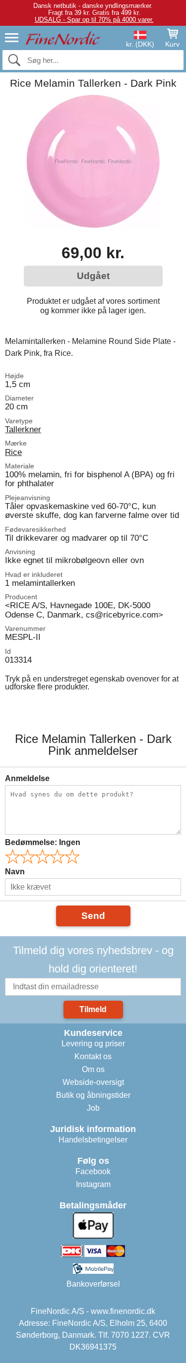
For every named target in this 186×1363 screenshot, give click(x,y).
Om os (93, 1069)
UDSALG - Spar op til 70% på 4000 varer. (94, 19)
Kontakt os (93, 1056)
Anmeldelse (27, 778)
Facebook (93, 1171)
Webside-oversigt (93, 1082)
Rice (13, 452)
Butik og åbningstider (93, 1095)
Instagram (93, 1184)
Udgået (93, 276)
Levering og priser (93, 1043)
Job (93, 1108)
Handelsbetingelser (93, 1140)
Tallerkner (23, 429)
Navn (15, 871)
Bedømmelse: (42, 842)
